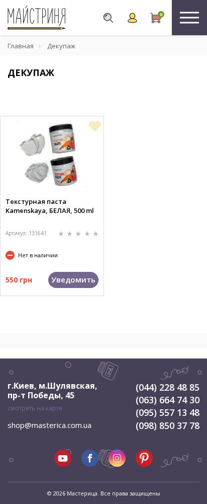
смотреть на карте (35, 408)
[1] (62, 233)
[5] (95, 233)
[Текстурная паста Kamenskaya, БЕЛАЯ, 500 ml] (52, 156)
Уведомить (73, 279)
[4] (88, 233)
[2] (70, 233)
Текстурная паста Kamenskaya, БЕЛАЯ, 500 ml (50, 206)
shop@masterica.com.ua (49, 425)
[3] (79, 233)
